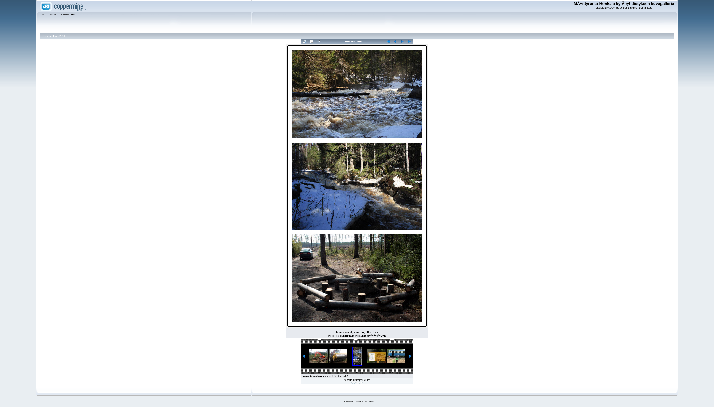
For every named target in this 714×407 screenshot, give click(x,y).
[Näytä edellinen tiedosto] (395, 41)
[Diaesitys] (318, 41)
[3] (357, 382)
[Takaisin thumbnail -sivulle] (304, 41)
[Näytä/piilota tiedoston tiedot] (311, 41)
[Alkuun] (388, 41)
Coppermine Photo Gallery (364, 401)
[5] (362, 382)
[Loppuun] (409, 41)
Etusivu (47, 36)
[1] (352, 382)
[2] (354, 382)
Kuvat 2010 (59, 36)
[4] (359, 382)
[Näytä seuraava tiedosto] (402, 41)
